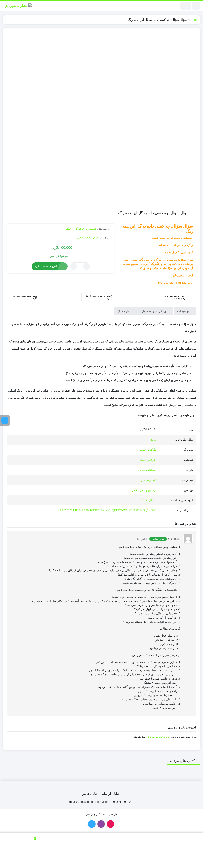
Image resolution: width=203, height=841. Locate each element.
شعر (135, 490)
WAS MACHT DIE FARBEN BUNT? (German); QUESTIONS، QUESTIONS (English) (106, 510)
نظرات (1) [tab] (124, 311)
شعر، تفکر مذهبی (87, 237)
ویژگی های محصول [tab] (154, 311)
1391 (153, 439)
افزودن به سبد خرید (45, 266)
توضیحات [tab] (183, 311)
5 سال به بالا (149, 500)
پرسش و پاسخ (147, 490)
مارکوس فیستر (147, 449)
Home (194, 19)
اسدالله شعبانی (147, 469)
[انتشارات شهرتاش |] (17, 5)
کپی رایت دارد (148, 480)
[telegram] (4, 420)
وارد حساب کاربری (158, 736)
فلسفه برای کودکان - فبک (81, 228)
